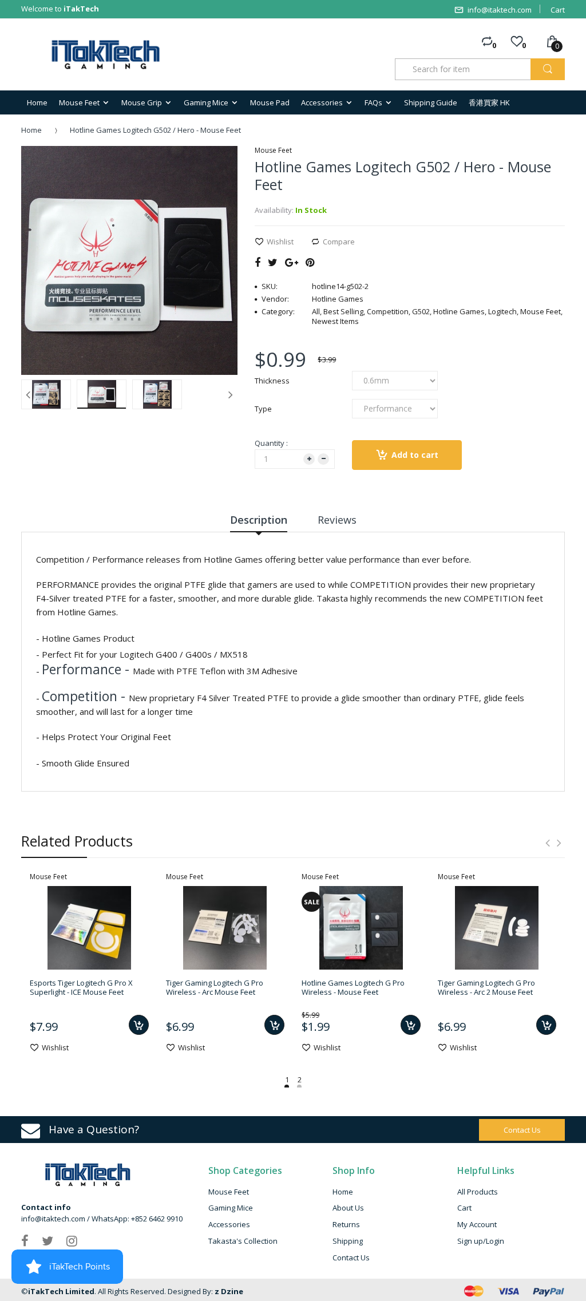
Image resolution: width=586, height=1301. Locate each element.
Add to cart (414, 454)
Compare (339, 241)
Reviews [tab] (337, 520)
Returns (346, 1224)
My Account (477, 1224)
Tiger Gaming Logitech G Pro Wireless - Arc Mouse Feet (214, 987)
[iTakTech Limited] (106, 54)
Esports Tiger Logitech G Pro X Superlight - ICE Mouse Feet (81, 987)
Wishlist (280, 241)
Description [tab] (258, 520)
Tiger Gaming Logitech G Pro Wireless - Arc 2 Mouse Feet (486, 987)
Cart (558, 10)
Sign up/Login (480, 1241)
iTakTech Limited (61, 1291)
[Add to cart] (139, 1025)
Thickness (272, 380)
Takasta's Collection (243, 1241)
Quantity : (271, 443)
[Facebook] (257, 262)
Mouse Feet (228, 1192)
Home (31, 130)
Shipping (347, 1241)
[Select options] (411, 1025)
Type (263, 409)
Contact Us (351, 1257)
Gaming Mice (230, 1208)
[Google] (291, 262)
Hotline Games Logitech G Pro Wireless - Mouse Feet (353, 987)
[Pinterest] (310, 262)
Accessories (229, 1224)
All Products (477, 1192)
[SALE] (361, 927)
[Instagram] (71, 1240)
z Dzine (229, 1291)
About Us (348, 1208)
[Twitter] (273, 262)
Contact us (522, 1130)
